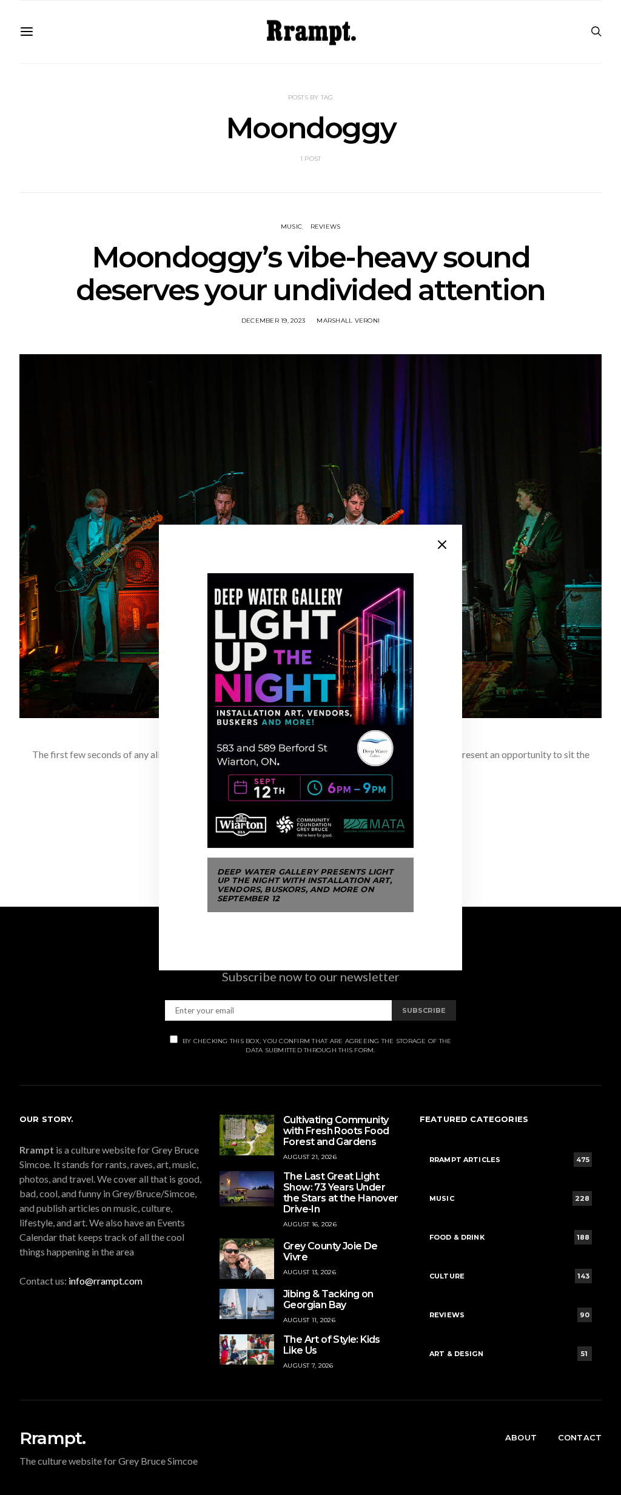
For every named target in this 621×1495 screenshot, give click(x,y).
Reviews (325, 226)
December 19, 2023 (273, 320)
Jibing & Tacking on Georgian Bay (328, 1299)
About (521, 1437)
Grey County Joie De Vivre (330, 1251)
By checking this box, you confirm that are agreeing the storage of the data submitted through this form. (317, 1045)
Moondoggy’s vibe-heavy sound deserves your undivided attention (310, 273)
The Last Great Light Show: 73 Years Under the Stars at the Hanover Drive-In (340, 1193)
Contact (580, 1437)
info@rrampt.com (106, 1280)
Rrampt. (52, 1437)
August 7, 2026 (308, 1365)
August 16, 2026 (310, 1224)
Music (291, 226)
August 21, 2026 (310, 1157)
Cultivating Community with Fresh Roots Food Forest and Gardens (336, 1130)
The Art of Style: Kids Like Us (331, 1345)
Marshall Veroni (348, 320)
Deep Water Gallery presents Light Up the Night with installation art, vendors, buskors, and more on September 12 (305, 885)
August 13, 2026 (309, 1272)
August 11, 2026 (309, 1320)
